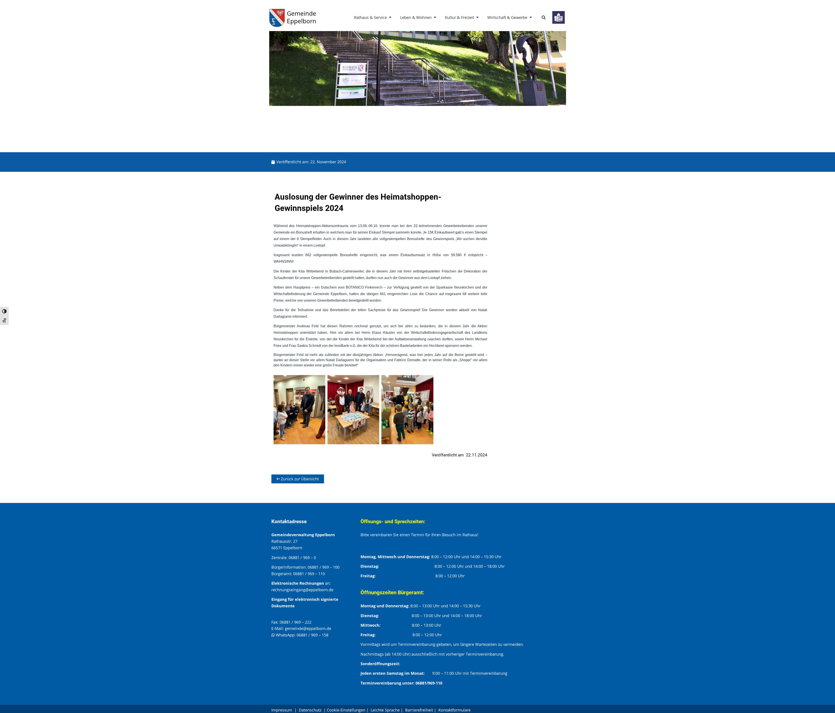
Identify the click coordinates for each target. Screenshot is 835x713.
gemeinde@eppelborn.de (308, 628)
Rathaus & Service (370, 17)
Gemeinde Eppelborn (301, 17)
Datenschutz (310, 710)
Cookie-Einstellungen (346, 710)
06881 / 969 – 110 (309, 573)
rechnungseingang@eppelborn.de (302, 589)
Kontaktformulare (454, 710)
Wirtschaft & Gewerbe (507, 17)
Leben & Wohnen (416, 17)
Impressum (281, 710)
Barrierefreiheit (419, 710)
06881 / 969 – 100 (323, 567)
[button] (543, 17)
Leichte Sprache (385, 710)
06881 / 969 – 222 (295, 622)
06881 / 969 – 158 (312, 635)
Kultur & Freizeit (459, 17)
